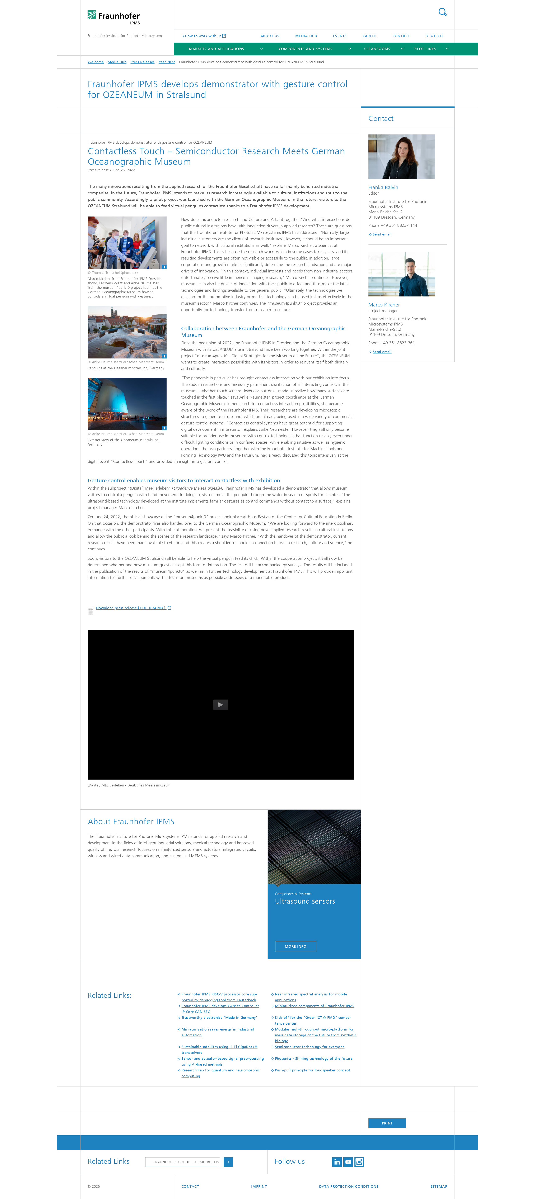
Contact (401, 36)
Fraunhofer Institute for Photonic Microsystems (125, 36)
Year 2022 (167, 62)
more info (295, 946)
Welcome (96, 62)
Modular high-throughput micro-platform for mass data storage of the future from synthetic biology (316, 1035)
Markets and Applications (216, 49)
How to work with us (203, 36)
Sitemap (439, 1186)
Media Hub (306, 36)
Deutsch (434, 36)
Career (370, 36)
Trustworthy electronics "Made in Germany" (220, 1017)
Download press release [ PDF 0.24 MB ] (131, 608)
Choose (228, 1162)
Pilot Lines (425, 49)
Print (387, 1123)
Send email (382, 234)
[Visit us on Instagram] (359, 1162)
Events (340, 36)
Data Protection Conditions (349, 1186)
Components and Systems (306, 49)
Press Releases (143, 62)
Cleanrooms (377, 49)
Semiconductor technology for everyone (310, 1047)
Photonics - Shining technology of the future (313, 1058)
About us (270, 36)
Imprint (259, 1186)
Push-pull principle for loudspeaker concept (312, 1070)
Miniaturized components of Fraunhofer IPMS (314, 1006)
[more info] (314, 848)
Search (442, 12)
